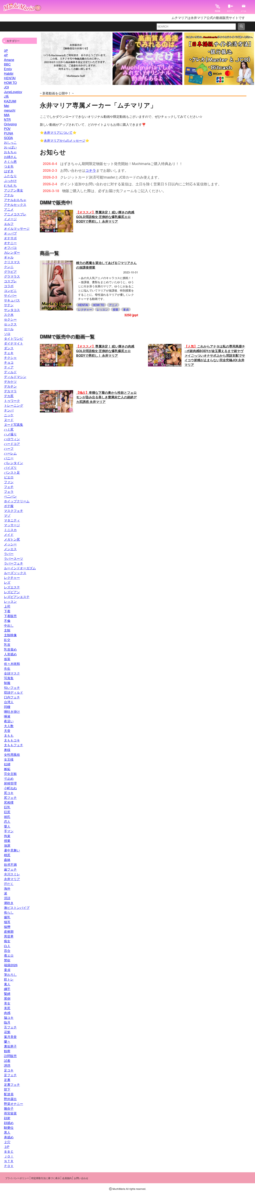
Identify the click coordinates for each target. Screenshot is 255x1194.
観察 (7, 1051)
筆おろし (10, 974)
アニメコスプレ (15, 214)
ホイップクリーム (16, 501)
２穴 (7, 1142)
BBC (7, 64)
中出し (9, 625)
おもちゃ (10, 152)
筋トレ (9, 979)
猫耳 (7, 922)
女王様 (9, 759)
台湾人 (9, 702)
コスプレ (10, 281)
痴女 (7, 941)
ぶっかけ (10, 180)
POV (7, 128)
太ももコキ (12, 740)
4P (6, 55)
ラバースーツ (13, 558)
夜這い (9, 721)
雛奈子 (9, 1108)
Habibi (8, 73)
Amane (9, 59)
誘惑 (7, 1065)
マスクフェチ (13, 510)
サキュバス (12, 300)
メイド (9, 534)
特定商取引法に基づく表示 (45, 1178)
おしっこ (10, 142)
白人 (7, 946)
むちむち (10, 185)
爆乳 (7, 917)
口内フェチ (12, 697)
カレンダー (12, 252)
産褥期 (9, 931)
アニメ (9, 209)
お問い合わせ (81, 1178)
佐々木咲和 (12, 663)
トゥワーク (12, 400)
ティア (9, 367)
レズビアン (12, 592)
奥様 (7, 749)
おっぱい (10, 147)
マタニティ (12, 520)
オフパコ (10, 247)
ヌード (9, 419)
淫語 (7, 898)
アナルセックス (15, 204)
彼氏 (7, 816)
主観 (7, 630)
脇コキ (9, 1017)
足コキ (9, 1070)
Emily (8, 69)
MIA (7, 115)
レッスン (10, 601)
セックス (10, 324)
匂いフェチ (12, 687)
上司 (7, 606)
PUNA (8, 133)
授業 (7, 840)
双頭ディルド (13, 692)
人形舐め (10, 654)
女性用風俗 (12, 754)
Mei (6, 105)
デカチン (10, 386)
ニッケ (9, 415)
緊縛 (7, 993)
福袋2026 (11, 965)
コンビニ (10, 290)
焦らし (9, 912)
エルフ (9, 223)
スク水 (9, 314)
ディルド (10, 372)
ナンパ (9, 410)
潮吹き (9, 902)
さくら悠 (10, 161)
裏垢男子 (10, 1046)
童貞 (7, 969)
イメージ (10, 219)
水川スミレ (12, 874)
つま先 (9, 166)
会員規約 (67, 1178)
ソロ (7, 333)
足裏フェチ (12, 1084)
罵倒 (7, 998)
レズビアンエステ (16, 596)
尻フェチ (10, 797)
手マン (9, 831)
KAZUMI (10, 101)
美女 (7, 1003)
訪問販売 (10, 1056)
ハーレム (10, 453)
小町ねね (10, 788)
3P (6, 50)
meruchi (9, 110)
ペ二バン (10, 496)
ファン (9, 482)
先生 (7, 668)
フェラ (9, 491)
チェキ (9, 353)
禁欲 (7, 960)
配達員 (9, 1094)
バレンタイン (13, 463)
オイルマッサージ (16, 228)
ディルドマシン (15, 376)
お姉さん (10, 156)
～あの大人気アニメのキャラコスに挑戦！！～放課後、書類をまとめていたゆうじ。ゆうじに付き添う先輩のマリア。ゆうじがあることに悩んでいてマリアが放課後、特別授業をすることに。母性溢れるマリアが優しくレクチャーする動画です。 (106, 288)
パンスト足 (12, 472)
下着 (7, 611)
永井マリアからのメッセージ (64, 140)
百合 (7, 950)
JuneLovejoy (13, 91)
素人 (7, 984)
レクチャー (12, 577)
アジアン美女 (13, 190)
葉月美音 (10, 1036)
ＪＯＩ (9, 1156)
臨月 (7, 1022)
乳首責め (10, 649)
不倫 (7, 620)
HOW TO (10, 82)
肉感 (7, 1012)
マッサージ (12, 525)
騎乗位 (9, 1127)
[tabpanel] (76, 58)
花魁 (7, 1032)
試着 (7, 1060)
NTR (7, 119)
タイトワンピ (13, 338)
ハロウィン (12, 439)
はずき (9, 171)
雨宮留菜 (10, 1113)
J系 (6, 96)
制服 (7, 682)
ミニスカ (10, 529)
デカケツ (10, 381)
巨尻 (7, 812)
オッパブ (10, 233)
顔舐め (9, 1122)
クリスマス (12, 262)
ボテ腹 (9, 506)
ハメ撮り (10, 434)
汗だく (9, 883)
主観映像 (10, 635)
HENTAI (10, 78)
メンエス (10, 549)
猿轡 (7, 926)
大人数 (9, 726)
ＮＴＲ (9, 1161)
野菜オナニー (13, 1103)
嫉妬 (7, 769)
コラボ (9, 286)
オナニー (10, 243)
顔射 (7, 1118)
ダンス (9, 348)
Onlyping (10, 124)
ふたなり (10, 176)
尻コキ (9, 792)
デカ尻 (9, 396)
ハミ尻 (9, 429)
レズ (7, 582)
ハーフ (9, 448)
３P (6, 1146)
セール (9, 329)
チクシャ (10, 357)
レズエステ (12, 587)
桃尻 (7, 855)
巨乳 (7, 807)
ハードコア (12, 443)
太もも (9, 735)
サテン (9, 305)
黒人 (7, 1132)
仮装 (7, 659)
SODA (8, 138)
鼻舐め (9, 1137)
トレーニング (13, 405)
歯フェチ (10, 869)
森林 (7, 859)
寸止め (9, 778)
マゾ (7, 515)
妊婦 (7, 764)
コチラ (90, 170)
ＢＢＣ (9, 1151)
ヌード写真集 (13, 424)
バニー (9, 458)
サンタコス (12, 309)
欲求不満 (10, 864)
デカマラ (10, 391)
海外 (7, 888)
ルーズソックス (15, 572)
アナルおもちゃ (15, 199)
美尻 (7, 1008)
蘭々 (7, 1041)
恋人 (7, 821)
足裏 (7, 1079)
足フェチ (10, 1075)
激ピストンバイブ (16, 907)
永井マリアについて (58, 132)
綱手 (7, 989)
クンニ (9, 266)
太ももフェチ (13, 745)
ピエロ (9, 477)
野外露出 (10, 1099)
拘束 (7, 836)
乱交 (7, 639)
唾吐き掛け (12, 711)
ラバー (9, 553)
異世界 (9, 936)
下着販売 (10, 616)
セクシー (10, 319)
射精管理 (10, 783)
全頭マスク (12, 673)
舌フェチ (10, 1027)
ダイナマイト (13, 343)
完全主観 (10, 773)
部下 (7, 1089)
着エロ (9, 955)
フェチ (9, 486)
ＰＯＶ (9, 1166)
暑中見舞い (12, 850)
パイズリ (10, 467)
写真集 (9, 678)
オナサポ (10, 238)
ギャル (9, 257)
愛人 (7, 826)
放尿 (7, 845)
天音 (7, 730)
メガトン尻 (12, 539)
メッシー (10, 544)
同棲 (7, 706)
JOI (6, 87)
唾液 (7, 716)
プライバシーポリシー (17, 1178)
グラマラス (12, 276)
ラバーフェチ (13, 563)
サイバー (10, 295)
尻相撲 (9, 802)
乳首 (7, 644)
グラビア (10, 271)
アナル (9, 195)
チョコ (9, 362)
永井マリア (12, 879)
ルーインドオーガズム (20, 568)
